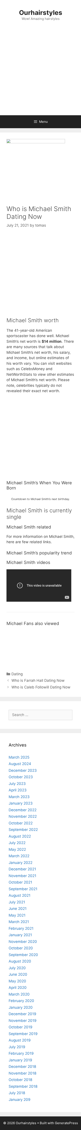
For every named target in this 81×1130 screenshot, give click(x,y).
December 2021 (22, 869)
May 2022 (17, 849)
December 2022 (23, 810)
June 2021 (18, 908)
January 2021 (20, 935)
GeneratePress (66, 1123)
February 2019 (21, 1053)
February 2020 (21, 1001)
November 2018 (22, 1073)
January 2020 (21, 1007)
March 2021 (19, 922)
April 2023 (18, 790)
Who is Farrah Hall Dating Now (38, 680)
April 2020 (18, 987)
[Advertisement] (40, 72)
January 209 (19, 1099)
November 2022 (23, 816)
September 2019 (23, 1034)
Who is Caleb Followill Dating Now (40, 687)
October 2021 (20, 882)
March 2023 (19, 797)
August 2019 (20, 1040)
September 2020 (23, 955)
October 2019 (20, 1027)
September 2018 (23, 1086)
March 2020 (19, 994)
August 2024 (20, 764)
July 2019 (17, 1047)
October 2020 (21, 948)
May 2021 (17, 915)
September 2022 (23, 829)
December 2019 (22, 1014)
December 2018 (22, 1066)
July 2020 (17, 968)
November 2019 (23, 1020)
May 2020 (17, 981)
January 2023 (21, 803)
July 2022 (17, 843)
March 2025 (19, 757)
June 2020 (18, 974)
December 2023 (23, 770)
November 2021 (22, 876)
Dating (17, 674)
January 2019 (20, 1060)
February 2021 (21, 928)
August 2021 (19, 895)
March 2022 (19, 856)
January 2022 (20, 862)
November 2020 (23, 941)
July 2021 (17, 902)
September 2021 (23, 889)
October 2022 (21, 823)
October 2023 (21, 777)
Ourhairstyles (40, 12)
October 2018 (20, 1080)
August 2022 (20, 836)
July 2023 (17, 783)
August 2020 (20, 961)
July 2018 (17, 1093)
